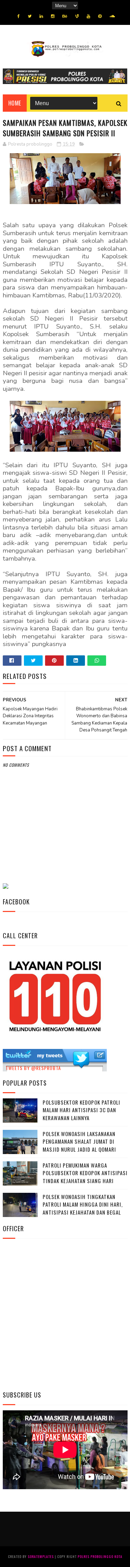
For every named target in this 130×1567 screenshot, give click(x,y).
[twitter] (29, 16)
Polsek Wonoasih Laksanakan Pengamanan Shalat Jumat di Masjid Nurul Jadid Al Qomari (79, 1141)
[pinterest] (100, 16)
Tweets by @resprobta (33, 1067)
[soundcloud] (112, 16)
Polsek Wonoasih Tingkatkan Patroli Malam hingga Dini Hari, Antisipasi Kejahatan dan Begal (83, 1204)
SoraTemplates (41, 1556)
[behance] (65, 16)
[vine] (77, 16)
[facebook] (18, 16)
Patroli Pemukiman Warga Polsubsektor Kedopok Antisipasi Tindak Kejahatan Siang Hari (85, 1173)
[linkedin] (41, 16)
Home (14, 103)
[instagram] (53, 16)
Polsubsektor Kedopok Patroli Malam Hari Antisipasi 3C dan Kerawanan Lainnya (81, 1110)
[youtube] (88, 16)
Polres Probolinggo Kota (100, 1556)
